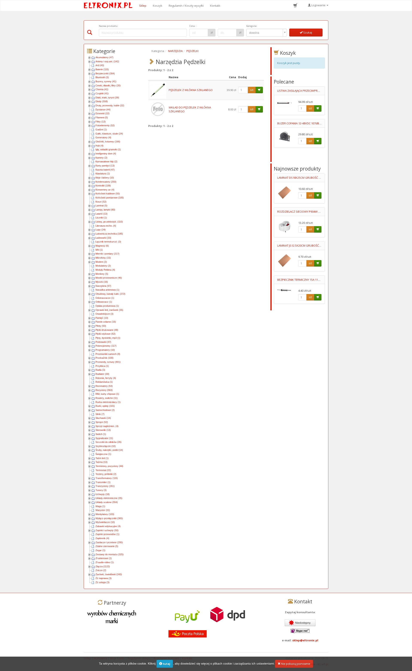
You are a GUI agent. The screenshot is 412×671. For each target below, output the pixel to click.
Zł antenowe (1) (103, 558)
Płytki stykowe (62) (105, 333)
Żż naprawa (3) (103, 578)
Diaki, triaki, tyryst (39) (107, 97)
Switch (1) (100, 434)
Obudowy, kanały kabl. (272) (110, 294)
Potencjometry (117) (106, 346)
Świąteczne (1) (103, 454)
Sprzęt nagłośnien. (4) (106, 426)
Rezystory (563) (104, 390)
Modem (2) (101, 262)
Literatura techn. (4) (105, 225)
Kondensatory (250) (105, 181)
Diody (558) (101, 101)
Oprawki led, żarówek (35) (109, 310)
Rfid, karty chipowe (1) (107, 394)
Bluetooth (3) (102, 77)
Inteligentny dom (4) (105, 153)
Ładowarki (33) (103, 237)
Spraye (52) (101, 422)
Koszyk (157, 6)
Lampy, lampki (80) (105, 209)
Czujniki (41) (102, 93)
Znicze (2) (100, 570)
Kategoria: (251, 25)
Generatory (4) (103, 137)
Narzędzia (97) (103, 286)
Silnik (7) (100, 414)
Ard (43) (99, 65)
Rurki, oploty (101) (105, 406)
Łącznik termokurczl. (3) (108, 241)
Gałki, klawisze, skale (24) (109, 133)
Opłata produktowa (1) (107, 306)
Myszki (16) (101, 282)
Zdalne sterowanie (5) (106, 546)
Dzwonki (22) (102, 113)
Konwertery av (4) (104, 189)
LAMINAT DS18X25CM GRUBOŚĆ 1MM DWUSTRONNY (310, 178)
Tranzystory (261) (105, 486)
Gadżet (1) (101, 129)
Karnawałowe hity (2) (106, 161)
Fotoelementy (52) (105, 125)
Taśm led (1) (102, 458)
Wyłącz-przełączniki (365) (109, 518)
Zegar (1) (100, 550)
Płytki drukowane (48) (106, 330)
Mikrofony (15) (103, 257)
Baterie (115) (102, 69)
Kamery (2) (101, 157)
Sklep (142, 6)
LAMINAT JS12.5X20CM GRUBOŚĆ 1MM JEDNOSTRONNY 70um (316, 245)
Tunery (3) (101, 490)
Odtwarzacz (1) (103, 301)
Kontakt (215, 6)
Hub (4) (99, 145)
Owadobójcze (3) (104, 314)
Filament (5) (101, 117)
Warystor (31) (102, 510)
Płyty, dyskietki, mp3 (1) (107, 338)
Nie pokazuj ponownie (295, 664)
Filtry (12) (100, 121)
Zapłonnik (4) (102, 538)
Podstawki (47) (103, 342)
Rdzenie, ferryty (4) (105, 378)
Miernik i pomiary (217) (107, 253)
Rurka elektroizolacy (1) (108, 402)
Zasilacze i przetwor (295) (109, 542)
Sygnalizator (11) (104, 438)
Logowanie (318, 5)
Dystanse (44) (103, 109)
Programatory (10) (105, 350)
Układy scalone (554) (106, 502)
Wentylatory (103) (104, 514)
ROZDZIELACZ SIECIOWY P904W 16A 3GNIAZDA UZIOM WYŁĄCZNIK (319, 212)
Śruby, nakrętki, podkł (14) (109, 450)
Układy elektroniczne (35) (108, 498)
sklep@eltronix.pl (305, 640)
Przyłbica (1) (102, 366)
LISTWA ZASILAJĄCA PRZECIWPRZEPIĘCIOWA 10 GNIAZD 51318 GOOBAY (322, 91)
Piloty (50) (100, 326)
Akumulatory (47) (104, 57)
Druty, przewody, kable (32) (109, 105)
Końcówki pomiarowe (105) (109, 197)
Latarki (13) (101, 213)
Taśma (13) (101, 462)
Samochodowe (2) (105, 410)
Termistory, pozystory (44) (109, 466)
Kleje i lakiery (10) (104, 177)
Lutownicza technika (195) (109, 233)
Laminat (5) (101, 205)
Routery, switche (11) (106, 398)
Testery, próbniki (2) (105, 474)
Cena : (192, 25)
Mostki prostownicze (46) (108, 277)
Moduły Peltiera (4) (105, 269)
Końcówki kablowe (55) (107, 193)
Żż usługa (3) (102, 582)
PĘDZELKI (192, 51)
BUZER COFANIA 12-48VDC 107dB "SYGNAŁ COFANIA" (311, 123)
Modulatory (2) (103, 265)
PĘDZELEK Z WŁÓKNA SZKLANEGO (191, 90)
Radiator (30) (102, 374)
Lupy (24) (100, 229)
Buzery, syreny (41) (105, 81)
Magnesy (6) (102, 245)
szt (251, 90)
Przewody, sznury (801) (108, 362)
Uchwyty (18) (102, 494)
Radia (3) (100, 370)
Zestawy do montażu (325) (109, 554)
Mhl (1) (99, 250)
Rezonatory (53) (104, 386)
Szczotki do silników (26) (108, 442)
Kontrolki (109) (103, 185)
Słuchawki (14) (103, 418)
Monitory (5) (101, 274)
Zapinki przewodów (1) (107, 534)
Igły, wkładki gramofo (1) (108, 149)
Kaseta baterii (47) (105, 169)
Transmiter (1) (103, 482)
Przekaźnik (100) (104, 358)
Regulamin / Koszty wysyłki (186, 6)
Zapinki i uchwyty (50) (106, 530)
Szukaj (307, 32)
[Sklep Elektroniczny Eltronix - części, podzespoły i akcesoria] (109, 5)
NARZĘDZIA (175, 51)
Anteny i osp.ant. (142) (107, 61)
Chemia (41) (101, 89)
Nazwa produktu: (108, 25)
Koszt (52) (100, 201)
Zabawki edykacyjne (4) (108, 526)
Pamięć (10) (101, 318)
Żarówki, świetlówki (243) (108, 574)
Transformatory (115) (106, 478)
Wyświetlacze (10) (105, 522)
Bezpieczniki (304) (105, 73)
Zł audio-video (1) (104, 562)
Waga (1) (100, 506)
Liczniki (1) (101, 217)
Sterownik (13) (103, 430)
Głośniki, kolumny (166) (107, 141)
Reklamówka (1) (104, 382)
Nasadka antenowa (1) (107, 289)
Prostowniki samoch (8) (107, 354)
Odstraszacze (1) (104, 298)
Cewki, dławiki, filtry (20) (108, 85)
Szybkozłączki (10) (105, 446)
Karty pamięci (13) (105, 165)
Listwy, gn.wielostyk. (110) (109, 221)
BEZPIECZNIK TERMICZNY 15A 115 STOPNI (303, 280)
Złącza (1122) (102, 566)
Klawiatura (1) (102, 173)
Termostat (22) (103, 470)
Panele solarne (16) (105, 321)
